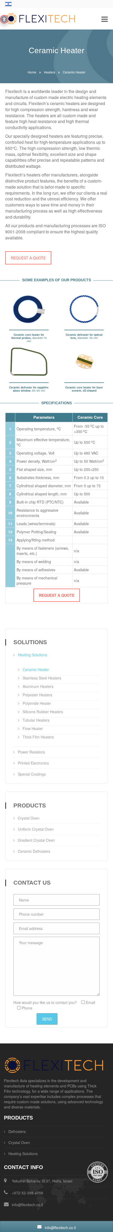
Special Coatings (32, 774)
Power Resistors (31, 752)
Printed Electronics (33, 763)
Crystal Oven (28, 818)
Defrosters (17, 1131)
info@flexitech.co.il (27, 1204)
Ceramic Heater (36, 669)
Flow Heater (33, 728)
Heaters (49, 72)
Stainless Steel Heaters (42, 678)
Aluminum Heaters (38, 686)
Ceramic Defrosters (34, 851)
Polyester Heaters (37, 694)
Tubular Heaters (36, 720)
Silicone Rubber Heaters (43, 711)
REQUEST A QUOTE (28, 257)
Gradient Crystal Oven (36, 840)
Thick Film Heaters (38, 737)
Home (32, 72)
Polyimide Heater (37, 703)
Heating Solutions (32, 654)
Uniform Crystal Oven (36, 829)
